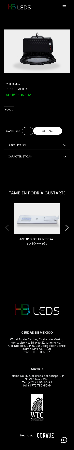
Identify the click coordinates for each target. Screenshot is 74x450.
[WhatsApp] (64, 440)
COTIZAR (47, 131)
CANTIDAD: (13, 131)
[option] (37, 227)
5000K (9, 109)
